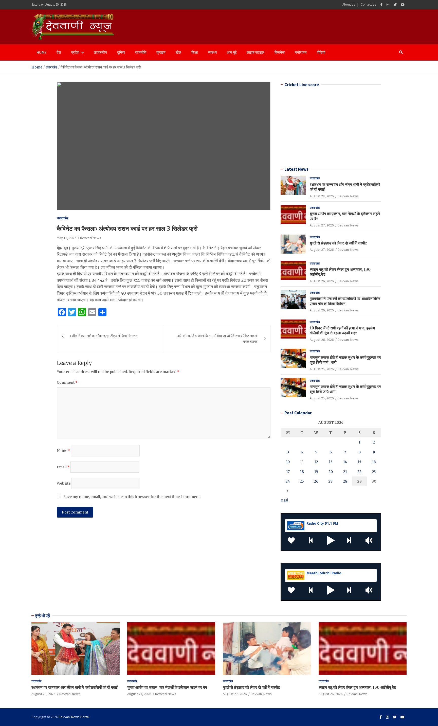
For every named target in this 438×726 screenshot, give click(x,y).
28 (345, 481)
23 (374, 471)
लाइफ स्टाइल (255, 52)
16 (374, 461)
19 (316, 471)
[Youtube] (403, 5)
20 (330, 471)
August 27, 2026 (322, 225)
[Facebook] (381, 5)
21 (345, 471)
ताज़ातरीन (100, 52)
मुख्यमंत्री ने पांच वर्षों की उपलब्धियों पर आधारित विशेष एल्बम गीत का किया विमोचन (345, 301)
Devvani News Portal (74, 717)
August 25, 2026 (322, 369)
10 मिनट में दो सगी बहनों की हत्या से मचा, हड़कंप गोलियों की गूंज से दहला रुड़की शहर (342, 330)
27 (330, 481)
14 (345, 461)
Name (63, 450)
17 (288, 471)
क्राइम (161, 52)
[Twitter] (395, 5)
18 (302, 471)
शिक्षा (194, 52)
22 (359, 471)
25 (302, 481)
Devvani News (90, 238)
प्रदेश (75, 52)
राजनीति (140, 52)
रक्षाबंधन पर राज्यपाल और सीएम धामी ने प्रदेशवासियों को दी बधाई (74, 687)
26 (316, 481)
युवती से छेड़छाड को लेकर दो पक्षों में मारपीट (338, 243)
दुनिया (121, 52)
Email (63, 467)
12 (316, 461)
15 (359, 461)
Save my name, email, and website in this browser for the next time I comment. (131, 496)
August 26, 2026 (322, 281)
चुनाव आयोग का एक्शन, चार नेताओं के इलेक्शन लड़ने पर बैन (167, 687)
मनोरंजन (301, 52)
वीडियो (321, 52)
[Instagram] (388, 5)
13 (331, 461)
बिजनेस (280, 52)
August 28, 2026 (322, 196)
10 (288, 461)
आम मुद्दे (231, 52)
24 (288, 481)
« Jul (284, 500)
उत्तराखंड (62, 218)
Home (41, 52)
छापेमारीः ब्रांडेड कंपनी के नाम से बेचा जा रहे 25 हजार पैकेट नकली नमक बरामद (217, 338)
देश (59, 52)
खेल (178, 52)
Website (63, 483)
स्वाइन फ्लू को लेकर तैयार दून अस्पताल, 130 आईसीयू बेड (357, 687)
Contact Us (368, 4)
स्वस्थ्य (212, 52)
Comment (67, 382)
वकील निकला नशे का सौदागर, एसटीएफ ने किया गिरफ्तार (104, 335)
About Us (348, 4)
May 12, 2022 (66, 238)
